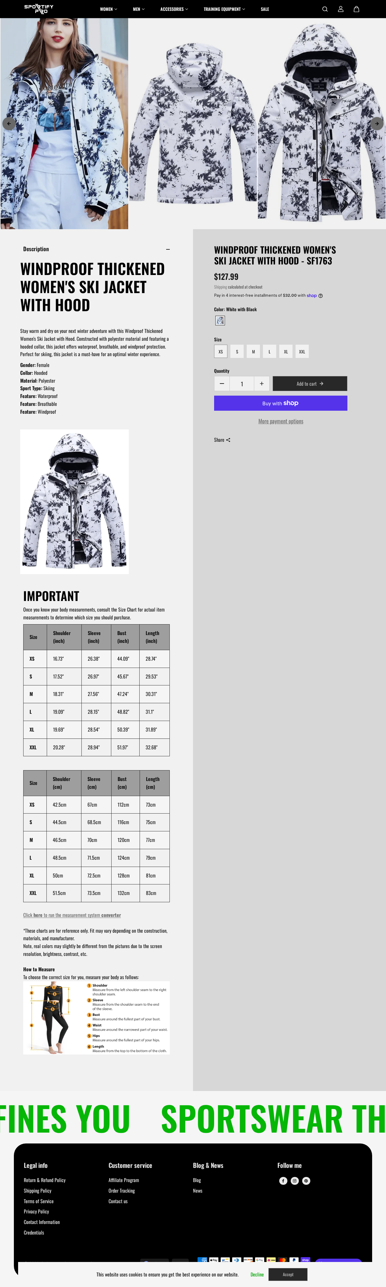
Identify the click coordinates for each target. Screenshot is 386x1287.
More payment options (280, 421)
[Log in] (340, 9)
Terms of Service (39, 1201)
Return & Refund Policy (44, 1180)
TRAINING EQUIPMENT (222, 9)
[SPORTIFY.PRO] (39, 9)
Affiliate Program (124, 1180)
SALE (265, 9)
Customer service (130, 1166)
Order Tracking (122, 1190)
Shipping (220, 287)
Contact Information (42, 1221)
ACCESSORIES (172, 9)
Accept (288, 1274)
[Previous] (9, 123)
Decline (257, 1274)
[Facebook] (283, 1181)
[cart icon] (356, 9)
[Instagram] (294, 1181)
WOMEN (106, 9)
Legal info (36, 1166)
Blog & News (208, 1166)
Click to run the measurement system (72, 915)
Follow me (289, 1166)
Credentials (34, 1232)
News (197, 1190)
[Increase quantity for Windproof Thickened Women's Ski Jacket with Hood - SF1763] (262, 383)
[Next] (377, 123)
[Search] (325, 9)
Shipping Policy (37, 1190)
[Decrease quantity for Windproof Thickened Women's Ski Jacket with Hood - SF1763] (222, 383)
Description (36, 249)
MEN (136, 9)
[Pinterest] (306, 1181)
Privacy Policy (36, 1211)
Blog (197, 1180)
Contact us (118, 1201)
